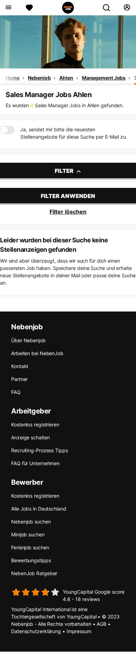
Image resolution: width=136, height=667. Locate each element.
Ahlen (66, 78)
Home (13, 78)
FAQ (16, 392)
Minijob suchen (28, 534)
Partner (19, 379)
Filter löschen (68, 211)
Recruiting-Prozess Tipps (39, 450)
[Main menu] (8, 7)
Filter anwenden (68, 195)
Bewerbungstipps (31, 560)
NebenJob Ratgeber (34, 573)
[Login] (127, 7)
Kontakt (19, 366)
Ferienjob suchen (30, 547)
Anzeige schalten (30, 437)
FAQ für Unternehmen (35, 463)
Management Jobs (104, 78)
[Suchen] (109, 8)
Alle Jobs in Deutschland (38, 509)
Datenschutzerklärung (36, 631)
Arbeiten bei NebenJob (37, 353)
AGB (101, 624)
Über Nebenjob (28, 340)
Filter (65, 170)
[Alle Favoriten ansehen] (29, 8)
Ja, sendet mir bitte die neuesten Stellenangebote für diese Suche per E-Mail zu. (73, 133)
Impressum (79, 631)
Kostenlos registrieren (35, 424)
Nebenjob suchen (31, 522)
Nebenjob (39, 78)
